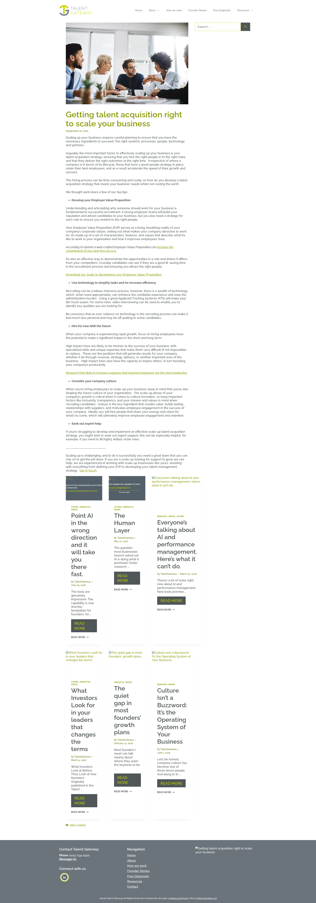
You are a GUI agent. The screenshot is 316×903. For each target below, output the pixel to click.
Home (138, 10)
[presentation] (84, 488)
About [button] (152, 10)
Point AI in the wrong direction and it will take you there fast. (84, 545)
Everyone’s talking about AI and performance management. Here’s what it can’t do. (177, 544)
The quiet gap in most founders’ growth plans (127, 710)
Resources (134, 881)
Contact (132, 886)
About (131, 860)
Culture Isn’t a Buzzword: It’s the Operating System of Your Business (172, 716)
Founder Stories (197, 10)
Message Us (67, 859)
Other (74, 507)
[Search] (245, 27)
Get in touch (88, 470)
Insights (85, 507)
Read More (79, 625)
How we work (174, 10)
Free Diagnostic (222, 10)
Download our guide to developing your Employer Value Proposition (114, 274)
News (74, 509)
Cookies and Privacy (178, 898)
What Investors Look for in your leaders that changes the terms (84, 720)
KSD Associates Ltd (207, 898)
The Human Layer (124, 523)
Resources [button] (243, 10)
